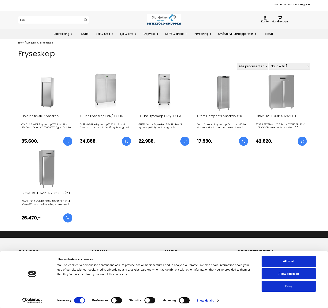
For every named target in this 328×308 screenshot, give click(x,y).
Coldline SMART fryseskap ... (41, 116)
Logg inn (305, 4)
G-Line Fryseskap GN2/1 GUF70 (160, 116)
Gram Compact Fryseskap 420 (219, 116)
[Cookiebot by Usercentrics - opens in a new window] (32, 300)
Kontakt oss (280, 4)
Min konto (293, 4)
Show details (205, 300)
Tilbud (269, 34)
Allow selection (288, 273)
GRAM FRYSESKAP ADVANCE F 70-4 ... (45, 195)
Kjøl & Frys (32, 42)
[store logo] (164, 19)
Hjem (21, 42)
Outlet (85, 34)
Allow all (289, 261)
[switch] (116, 300)
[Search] (85, 19)
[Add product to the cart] (67, 141)
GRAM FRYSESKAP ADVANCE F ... (277, 116)
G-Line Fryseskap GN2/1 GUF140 (102, 116)
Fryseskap (46, 42)
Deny (288, 286)
